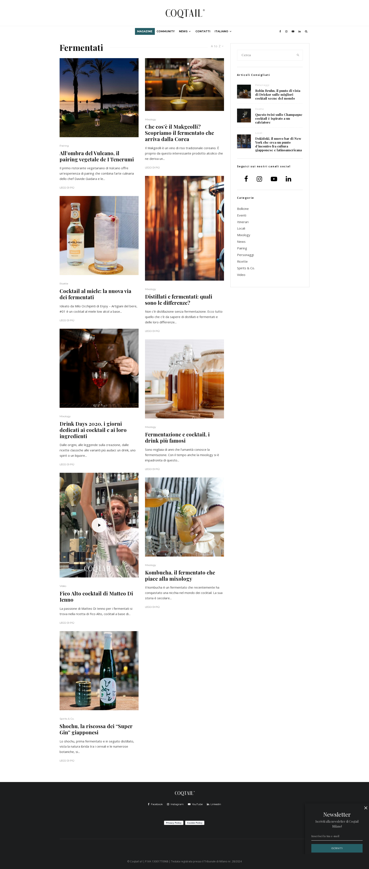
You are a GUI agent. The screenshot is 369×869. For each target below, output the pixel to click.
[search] (298, 55)
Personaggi (262, 85)
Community (166, 31)
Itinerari (243, 222)
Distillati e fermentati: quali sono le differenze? (178, 299)
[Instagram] (286, 31)
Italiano (221, 31)
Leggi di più (67, 187)
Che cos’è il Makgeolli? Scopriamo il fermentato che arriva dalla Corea (179, 133)
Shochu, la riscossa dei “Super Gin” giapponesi (96, 729)
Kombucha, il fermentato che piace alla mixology (180, 575)
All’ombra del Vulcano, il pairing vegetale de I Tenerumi (97, 156)
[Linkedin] (299, 31)
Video (63, 586)
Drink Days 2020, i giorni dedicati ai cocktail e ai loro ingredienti (93, 430)
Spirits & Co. (67, 718)
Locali (258, 132)
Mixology (65, 416)
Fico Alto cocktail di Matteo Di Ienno (96, 596)
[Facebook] (280, 31)
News (183, 31)
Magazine (144, 31)
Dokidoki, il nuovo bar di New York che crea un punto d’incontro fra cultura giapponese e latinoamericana (278, 144)
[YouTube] (293, 31)
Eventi (241, 215)
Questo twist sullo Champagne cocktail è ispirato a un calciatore (278, 118)
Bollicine (243, 208)
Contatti (202, 31)
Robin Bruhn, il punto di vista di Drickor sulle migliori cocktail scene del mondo (277, 94)
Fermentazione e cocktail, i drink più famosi (177, 437)
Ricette (64, 283)
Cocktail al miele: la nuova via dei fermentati (95, 294)
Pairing (64, 145)
